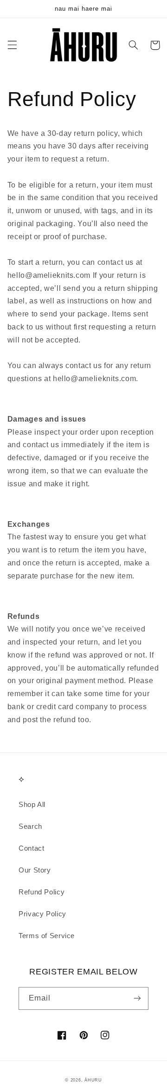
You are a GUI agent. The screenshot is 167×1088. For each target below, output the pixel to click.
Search (30, 826)
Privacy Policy (42, 914)
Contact (31, 848)
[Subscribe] (137, 998)
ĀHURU (93, 1080)
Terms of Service (47, 936)
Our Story (35, 870)
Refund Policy (41, 892)
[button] (12, 45)
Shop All (32, 804)
